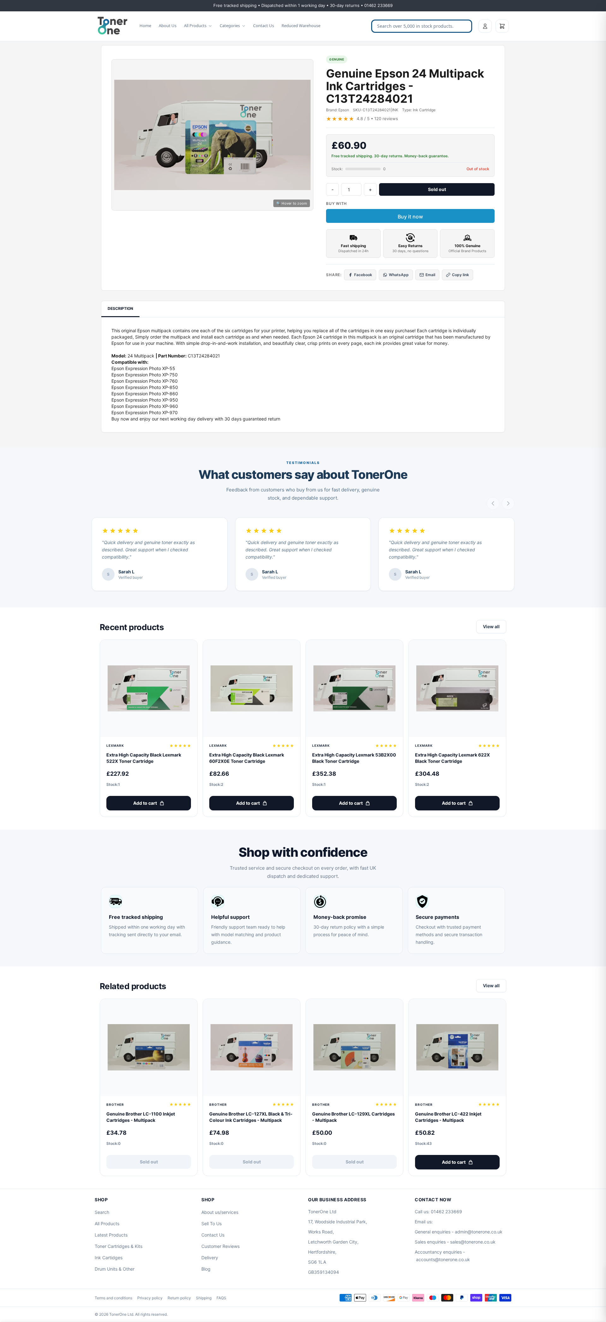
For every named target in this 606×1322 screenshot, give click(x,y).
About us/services (219, 1212)
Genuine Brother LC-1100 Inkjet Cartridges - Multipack (140, 1117)
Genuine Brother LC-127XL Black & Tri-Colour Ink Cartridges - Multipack (251, 1117)
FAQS (221, 1298)
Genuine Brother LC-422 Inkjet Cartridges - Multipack (448, 1117)
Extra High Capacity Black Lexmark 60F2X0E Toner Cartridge (246, 758)
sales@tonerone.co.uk (473, 1241)
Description (120, 308)
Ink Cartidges (108, 1257)
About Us (167, 25)
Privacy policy (150, 1298)
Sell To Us (211, 1223)
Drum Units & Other (114, 1269)
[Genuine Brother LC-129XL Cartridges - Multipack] (354, 1047)
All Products (195, 25)
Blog (206, 1269)
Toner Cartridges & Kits (118, 1246)
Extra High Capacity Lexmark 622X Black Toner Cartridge (452, 758)
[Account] (485, 26)
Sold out (437, 189)
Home (145, 25)
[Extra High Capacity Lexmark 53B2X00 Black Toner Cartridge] (354, 688)
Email (430, 274)
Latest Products (111, 1235)
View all (491, 626)
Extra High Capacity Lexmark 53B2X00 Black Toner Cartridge (354, 758)
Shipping (203, 1298)
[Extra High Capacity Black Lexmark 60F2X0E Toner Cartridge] (251, 688)
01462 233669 (446, 1211)
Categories (230, 25)
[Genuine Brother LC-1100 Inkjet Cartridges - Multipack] (148, 1047)
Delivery (209, 1257)
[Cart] (502, 26)
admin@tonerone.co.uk (478, 1231)
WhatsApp (399, 274)
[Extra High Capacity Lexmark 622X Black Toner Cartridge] (457, 688)
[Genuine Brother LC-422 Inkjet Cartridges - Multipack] (457, 1047)
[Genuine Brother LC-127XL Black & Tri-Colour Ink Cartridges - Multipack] (251, 1047)
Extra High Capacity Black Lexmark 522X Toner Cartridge (143, 758)
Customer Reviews (220, 1246)
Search (102, 1212)
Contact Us (263, 25)
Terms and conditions (113, 1298)
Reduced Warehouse (301, 25)
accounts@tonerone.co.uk (443, 1259)
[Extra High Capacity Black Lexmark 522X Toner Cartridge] (148, 688)
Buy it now (410, 216)
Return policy (179, 1298)
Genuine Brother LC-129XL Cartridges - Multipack (353, 1117)
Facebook (363, 274)
